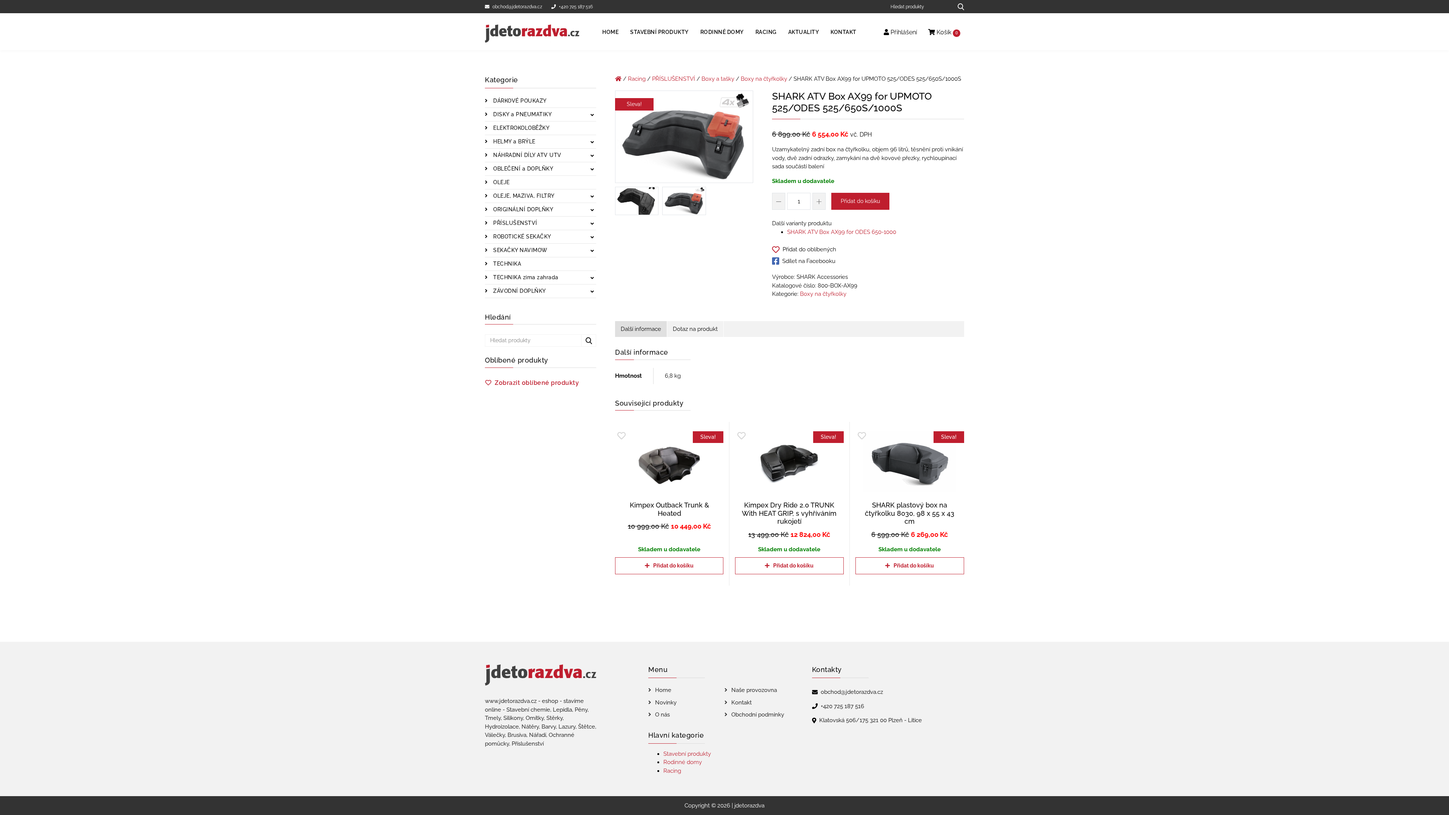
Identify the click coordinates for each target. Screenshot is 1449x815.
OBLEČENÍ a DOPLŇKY (523, 169)
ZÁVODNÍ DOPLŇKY (519, 291)
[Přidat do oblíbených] (621, 436)
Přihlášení (903, 32)
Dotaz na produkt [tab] (695, 329)
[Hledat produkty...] (958, 6)
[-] (778, 201)
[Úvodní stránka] (618, 78)
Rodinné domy (722, 32)
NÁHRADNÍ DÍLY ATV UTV (526, 155)
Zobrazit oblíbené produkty (537, 382)
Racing (766, 32)
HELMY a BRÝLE (513, 141)
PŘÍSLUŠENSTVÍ (514, 223)
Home (610, 32)
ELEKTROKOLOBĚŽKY (521, 128)
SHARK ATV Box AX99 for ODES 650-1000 (841, 232)
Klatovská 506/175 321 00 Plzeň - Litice (870, 720)
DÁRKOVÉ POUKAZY (519, 101)
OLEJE (501, 182)
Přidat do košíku (860, 201)
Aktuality (803, 32)
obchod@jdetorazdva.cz (517, 6)
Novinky (666, 702)
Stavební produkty (659, 32)
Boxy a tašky (717, 78)
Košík (946, 32)
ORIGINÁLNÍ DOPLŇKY (523, 209)
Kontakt (844, 32)
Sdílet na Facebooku (808, 261)
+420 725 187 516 (576, 6)
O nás (662, 714)
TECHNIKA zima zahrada (525, 277)
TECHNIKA (506, 264)
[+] (819, 201)
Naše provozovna (754, 690)
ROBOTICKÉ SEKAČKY (521, 237)
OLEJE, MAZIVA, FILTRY (523, 196)
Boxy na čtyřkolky (764, 78)
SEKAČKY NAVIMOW (520, 250)
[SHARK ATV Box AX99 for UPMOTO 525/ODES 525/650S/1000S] (684, 138)
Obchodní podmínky (757, 714)
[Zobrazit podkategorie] (592, 115)
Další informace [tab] (641, 329)
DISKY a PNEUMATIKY (522, 114)
